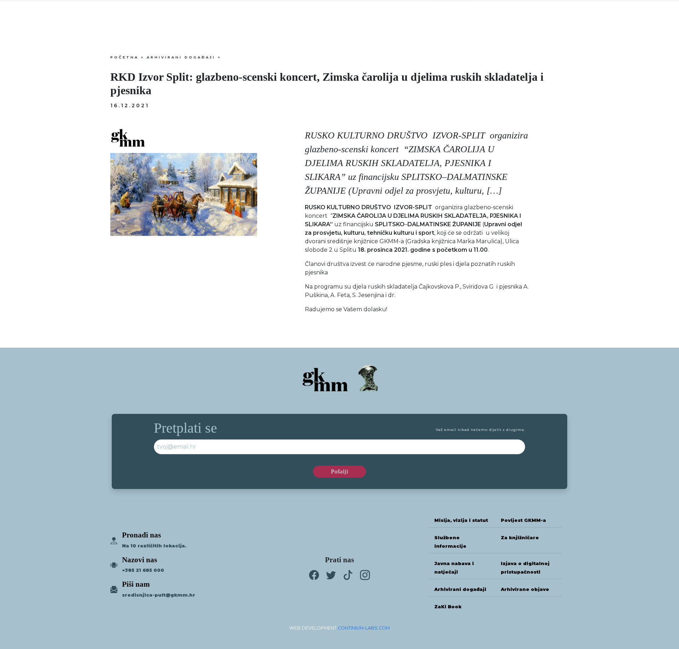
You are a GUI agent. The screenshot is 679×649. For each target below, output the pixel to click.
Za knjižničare (520, 537)
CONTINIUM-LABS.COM (364, 628)
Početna (124, 57)
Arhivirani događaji (181, 57)
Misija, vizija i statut (461, 520)
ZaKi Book (448, 606)
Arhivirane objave (525, 589)
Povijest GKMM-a (523, 520)
